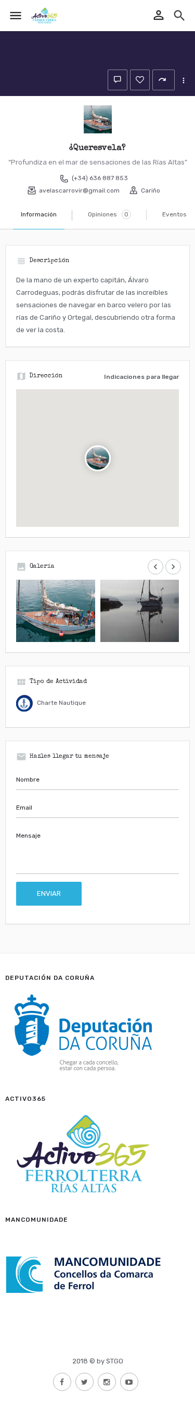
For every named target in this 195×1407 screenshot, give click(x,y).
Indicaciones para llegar (141, 376)
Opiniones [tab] (108, 214)
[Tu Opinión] (117, 80)
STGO (114, 1361)
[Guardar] (140, 80)
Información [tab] (39, 214)
